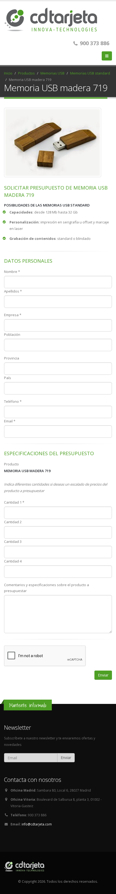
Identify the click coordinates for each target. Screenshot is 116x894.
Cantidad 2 (13, 521)
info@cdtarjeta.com (37, 824)
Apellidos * (13, 291)
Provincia (11, 358)
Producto (11, 464)
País (7, 377)
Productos (26, 73)
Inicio (8, 73)
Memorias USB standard (90, 73)
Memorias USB (52, 73)
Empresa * (12, 314)
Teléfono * (13, 401)
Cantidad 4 (13, 561)
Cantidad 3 (13, 541)
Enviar (66, 757)
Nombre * (12, 271)
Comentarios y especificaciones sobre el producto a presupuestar (46, 587)
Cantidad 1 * (14, 502)
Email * (9, 421)
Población (12, 334)
